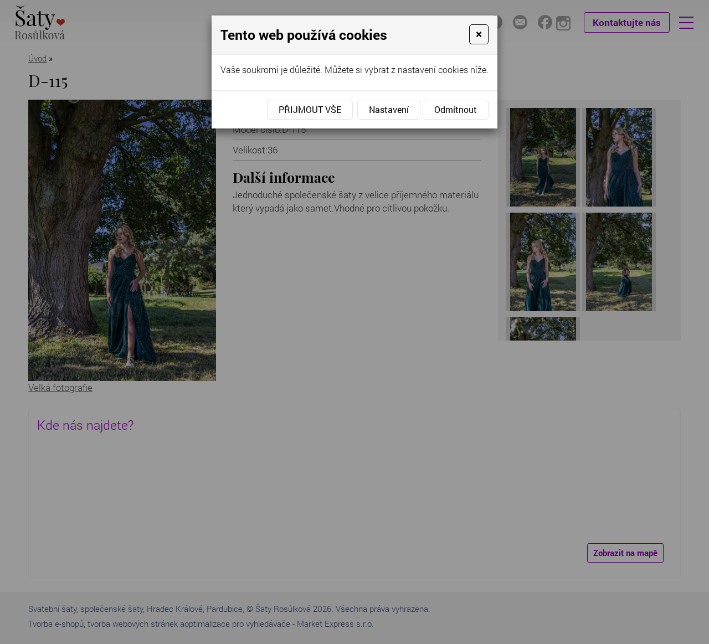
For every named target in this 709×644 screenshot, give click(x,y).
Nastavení (389, 109)
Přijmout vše (310, 109)
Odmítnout (455, 109)
